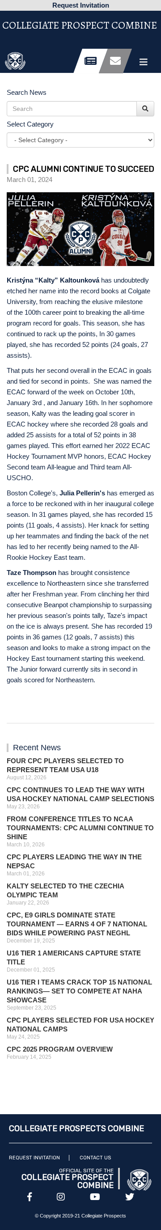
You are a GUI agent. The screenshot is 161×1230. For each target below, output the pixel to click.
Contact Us (95, 1158)
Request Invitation (34, 1158)
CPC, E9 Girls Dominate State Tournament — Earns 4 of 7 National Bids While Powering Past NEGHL (77, 924)
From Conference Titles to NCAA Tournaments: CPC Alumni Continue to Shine (80, 828)
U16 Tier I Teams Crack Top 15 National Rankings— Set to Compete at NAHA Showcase (79, 991)
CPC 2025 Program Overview (60, 1049)
